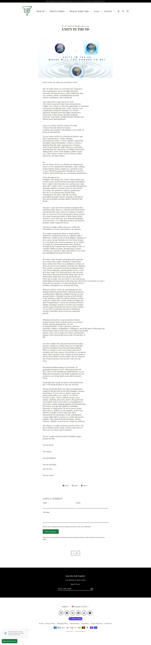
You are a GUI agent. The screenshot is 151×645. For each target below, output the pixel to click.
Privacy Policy (85, 537)
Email (78, 503)
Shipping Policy (62, 623)
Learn (97, 11)
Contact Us (108, 623)
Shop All (41, 11)
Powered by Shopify (80, 631)
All (76, 553)
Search (41, 623)
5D (66, 26)
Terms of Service (99, 537)
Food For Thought (74, 26)
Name (45, 503)
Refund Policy (75, 623)
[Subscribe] (91, 589)
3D (63, 26)
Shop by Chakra (57, 11)
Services (108, 11)
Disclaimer (85, 623)
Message (46, 512)
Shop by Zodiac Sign (79, 11)
